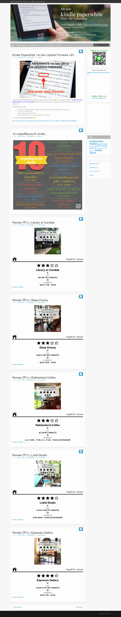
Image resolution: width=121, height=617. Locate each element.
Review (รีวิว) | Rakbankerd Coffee (34, 377)
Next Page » (79, 607)
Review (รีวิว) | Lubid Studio (29, 455)
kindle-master (96, 142)
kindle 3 (100, 144)
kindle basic (92, 146)
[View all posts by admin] (32, 57)
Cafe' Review (41, 225)
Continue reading (18, 287)
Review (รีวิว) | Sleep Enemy (30, 300)
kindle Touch (95, 151)
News (39, 57)
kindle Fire (99, 146)
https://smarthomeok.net (99, 98)
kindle (92, 141)
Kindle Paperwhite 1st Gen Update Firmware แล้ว (43, 55)
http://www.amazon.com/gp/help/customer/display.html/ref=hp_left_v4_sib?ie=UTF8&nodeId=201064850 (44, 121)
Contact (59, 45)
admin (29, 57)
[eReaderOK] (60, 23)
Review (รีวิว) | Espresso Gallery (32, 532)
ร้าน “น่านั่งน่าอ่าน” (48, 45)
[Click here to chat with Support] (99, 58)
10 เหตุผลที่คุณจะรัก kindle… (30, 134)
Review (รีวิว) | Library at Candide (33, 222)
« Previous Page (17, 607)
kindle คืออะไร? (35, 45)
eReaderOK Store (21, 45)
